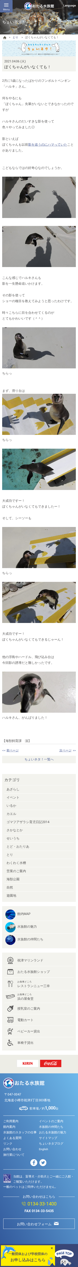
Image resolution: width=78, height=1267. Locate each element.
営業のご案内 (16, 871)
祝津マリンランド (30, 960)
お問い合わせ (12, 1149)
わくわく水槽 (16, 863)
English (43, 1149)
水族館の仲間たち (30, 939)
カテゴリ (12, 779)
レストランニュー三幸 (33, 984)
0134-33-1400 (42, 1204)
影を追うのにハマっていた (47, 145)
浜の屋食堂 (25, 997)
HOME (4, 37)
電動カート (25, 1020)
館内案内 (9, 1126)
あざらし (13, 789)
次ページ (65, 750)
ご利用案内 (10, 1121)
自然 (9, 887)
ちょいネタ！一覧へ (39, 759)
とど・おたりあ (17, 846)
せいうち (13, 838)
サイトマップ (48, 1138)
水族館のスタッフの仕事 (20, 1132)
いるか (11, 806)
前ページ (12, 750)
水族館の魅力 (27, 927)
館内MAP (24, 914)
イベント (13, 797)
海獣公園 (13, 879)
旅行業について (13, 1154)
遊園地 (11, 896)
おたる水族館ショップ (33, 972)
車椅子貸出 (25, 1043)
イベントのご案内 (51, 1121)
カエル (11, 814)
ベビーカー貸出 (28, 1031)
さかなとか (14, 830)
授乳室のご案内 (28, 1009)
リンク (7, 1143)
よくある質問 (12, 1138)
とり (15, 37)
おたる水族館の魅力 (52, 1132)
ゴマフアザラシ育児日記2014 (27, 822)
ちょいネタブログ (51, 1143)
